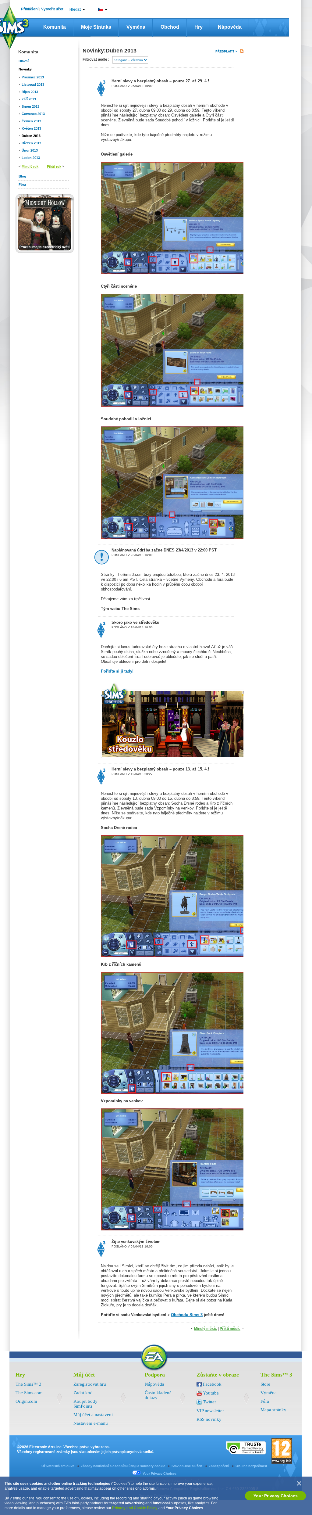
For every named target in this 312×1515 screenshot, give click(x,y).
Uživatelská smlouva (58, 1466)
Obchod (170, 27)
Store (265, 1384)
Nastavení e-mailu (90, 1423)
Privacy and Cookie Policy (135, 1508)
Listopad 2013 (33, 84)
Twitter (209, 1401)
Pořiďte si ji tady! (117, 671)
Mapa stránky (273, 1409)
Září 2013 (29, 99)
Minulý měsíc (205, 1329)
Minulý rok (30, 166)
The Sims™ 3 (28, 1384)
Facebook (212, 1384)
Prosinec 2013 (33, 77)
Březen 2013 (31, 143)
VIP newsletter (210, 1410)
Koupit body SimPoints (85, 1404)
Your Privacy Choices (276, 1495)
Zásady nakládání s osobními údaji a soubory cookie (123, 1466)
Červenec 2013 (33, 114)
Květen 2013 (31, 128)
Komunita (54, 27)
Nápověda (230, 27)
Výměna (135, 27)
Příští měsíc (230, 1329)
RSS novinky (209, 1419)
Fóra (265, 1401)
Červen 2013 (31, 121)
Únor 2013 (30, 150)
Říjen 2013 (30, 92)
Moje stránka (96, 27)
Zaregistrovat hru (89, 1384)
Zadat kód (83, 1392)
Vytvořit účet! (53, 9)
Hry (198, 27)
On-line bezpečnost (251, 1466)
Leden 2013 (31, 158)
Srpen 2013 (30, 106)
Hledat (75, 9)
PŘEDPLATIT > (226, 51)
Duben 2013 (31, 136)
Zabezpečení (219, 1466)
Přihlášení (29, 9)
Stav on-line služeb (187, 1466)
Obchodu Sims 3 (187, 1314)
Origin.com (26, 1401)
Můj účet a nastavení (93, 1414)
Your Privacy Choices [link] (159, 1473)
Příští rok (54, 166)
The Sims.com (29, 1392)
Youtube (211, 1393)
